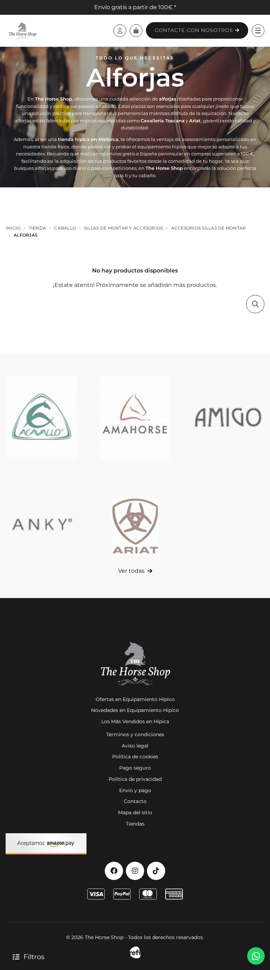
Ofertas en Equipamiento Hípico (135, 699)
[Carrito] (136, 30)
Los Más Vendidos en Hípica (135, 721)
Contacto (135, 801)
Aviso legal (135, 746)
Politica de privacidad (135, 779)
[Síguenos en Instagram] (135, 871)
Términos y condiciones (135, 734)
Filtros (34, 956)
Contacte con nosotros (195, 30)
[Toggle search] (255, 304)
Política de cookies (135, 756)
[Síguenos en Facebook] (114, 871)
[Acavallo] (41, 417)
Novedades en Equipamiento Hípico (135, 710)
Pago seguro (135, 768)
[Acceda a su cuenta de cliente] (120, 30)
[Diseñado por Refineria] (135, 952)
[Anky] (41, 524)
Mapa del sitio (135, 812)
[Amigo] (228, 417)
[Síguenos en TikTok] (156, 871)
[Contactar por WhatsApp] (256, 956)
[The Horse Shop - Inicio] (22, 30)
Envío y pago (135, 790)
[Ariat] (135, 524)
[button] (258, 30)
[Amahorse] (135, 417)
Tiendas (135, 824)
